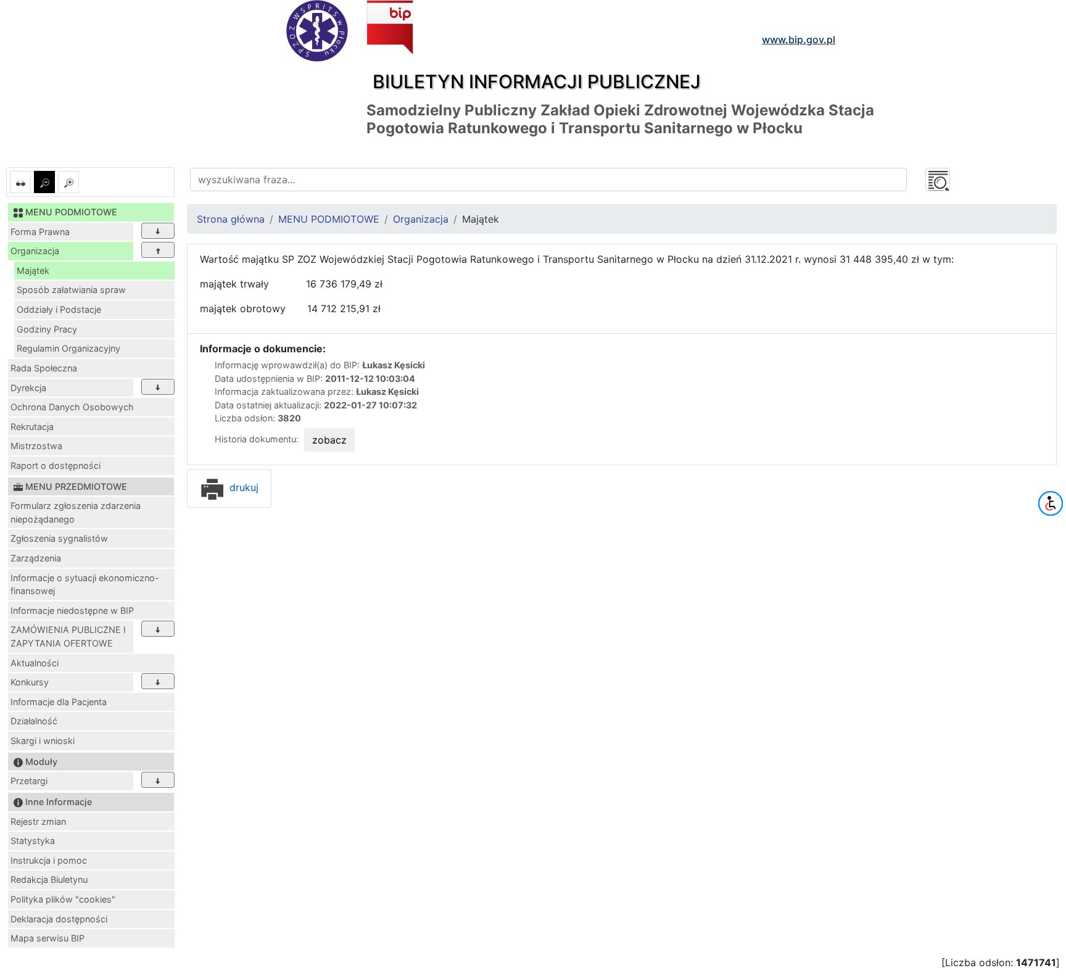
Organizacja (34, 251)
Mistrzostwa (36, 445)
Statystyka (32, 840)
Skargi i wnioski (42, 740)
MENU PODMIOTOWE (328, 219)
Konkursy (29, 682)
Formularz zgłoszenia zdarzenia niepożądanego (75, 512)
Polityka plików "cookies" (62, 899)
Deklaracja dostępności (58, 919)
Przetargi (29, 780)
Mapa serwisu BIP (47, 938)
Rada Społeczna (43, 368)
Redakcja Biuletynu (49, 879)
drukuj (242, 487)
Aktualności (34, 663)
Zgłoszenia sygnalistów (59, 538)
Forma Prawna (40, 231)
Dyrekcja (28, 388)
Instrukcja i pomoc (48, 860)
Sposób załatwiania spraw (71, 289)
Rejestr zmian (38, 821)
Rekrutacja (32, 426)
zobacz (329, 440)
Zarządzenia (35, 558)
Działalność (33, 721)
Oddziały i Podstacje (59, 309)
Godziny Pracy (47, 329)
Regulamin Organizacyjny (68, 348)
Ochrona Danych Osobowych (72, 407)
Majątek (33, 270)
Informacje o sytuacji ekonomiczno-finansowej (84, 585)
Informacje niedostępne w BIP (72, 610)
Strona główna (231, 219)
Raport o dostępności (55, 465)
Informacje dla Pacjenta (58, 702)
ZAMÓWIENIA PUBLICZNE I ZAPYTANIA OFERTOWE (68, 636)
